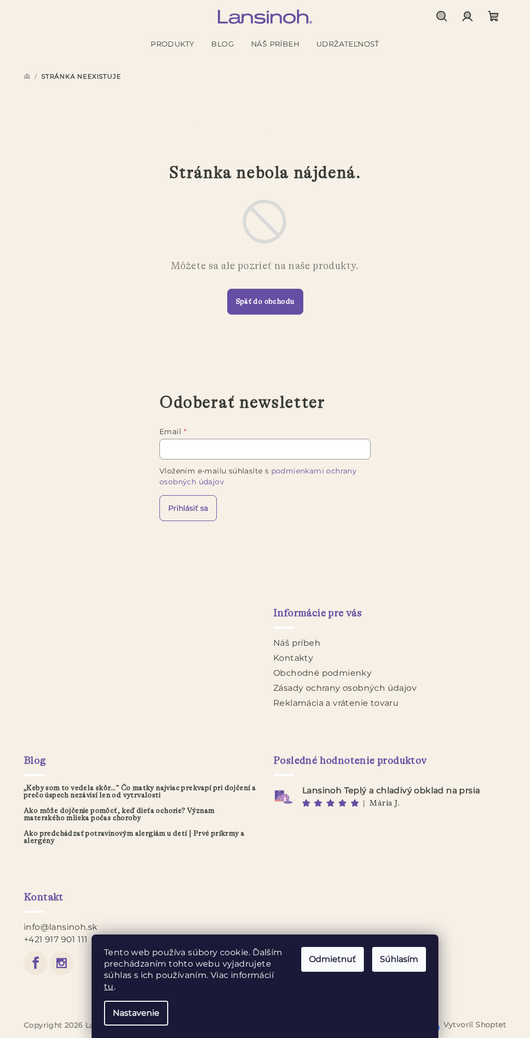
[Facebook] (36, 963)
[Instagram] (61, 963)
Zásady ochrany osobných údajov (345, 688)
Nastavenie (136, 1013)
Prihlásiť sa (188, 508)
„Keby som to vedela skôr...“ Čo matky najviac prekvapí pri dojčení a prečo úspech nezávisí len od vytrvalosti (140, 791)
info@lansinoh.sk (60, 927)
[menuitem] (172, 44)
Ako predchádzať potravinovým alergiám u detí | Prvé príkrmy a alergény (134, 837)
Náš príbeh (296, 643)
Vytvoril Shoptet (475, 1024)
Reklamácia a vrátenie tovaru (336, 703)
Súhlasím (399, 959)
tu (109, 986)
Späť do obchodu (265, 301)
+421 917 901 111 (55, 939)
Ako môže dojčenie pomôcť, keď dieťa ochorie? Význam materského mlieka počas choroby (119, 814)
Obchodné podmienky (322, 673)
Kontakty (293, 658)
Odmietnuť (332, 959)
